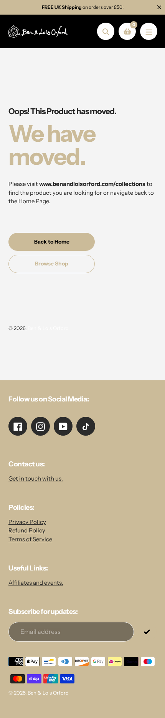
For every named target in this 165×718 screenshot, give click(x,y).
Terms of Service (30, 539)
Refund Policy (26, 530)
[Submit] (147, 631)
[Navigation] (148, 31)
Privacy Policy (27, 522)
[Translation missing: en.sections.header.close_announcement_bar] (159, 7)
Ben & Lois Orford (48, 328)
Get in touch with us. (35, 478)
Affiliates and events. (35, 582)
